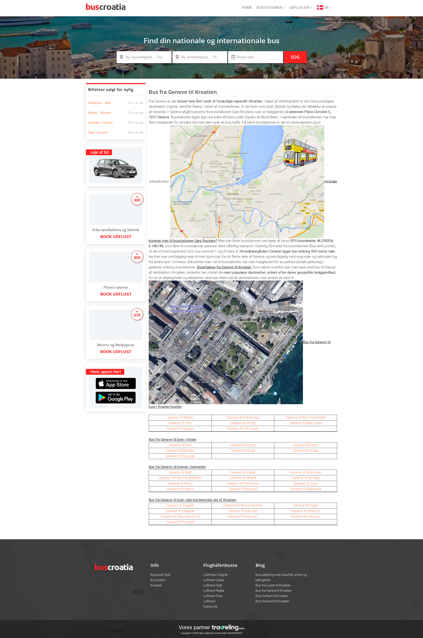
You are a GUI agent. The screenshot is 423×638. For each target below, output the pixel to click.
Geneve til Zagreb (180, 505)
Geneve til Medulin (180, 450)
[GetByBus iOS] (115, 378)
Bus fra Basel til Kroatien (272, 601)
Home (247, 8)
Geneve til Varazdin (180, 511)
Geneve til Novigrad (180, 456)
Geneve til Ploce (180, 483)
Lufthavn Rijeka (213, 590)
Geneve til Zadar (243, 472)
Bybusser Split (160, 575)
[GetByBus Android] (115, 399)
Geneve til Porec (305, 445)
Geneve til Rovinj (243, 445)
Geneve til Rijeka (180, 417)
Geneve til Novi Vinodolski (306, 417)
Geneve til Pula (180, 445)
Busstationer (269, 8)
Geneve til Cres (180, 423)
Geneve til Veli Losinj (242, 428)
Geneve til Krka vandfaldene (180, 478)
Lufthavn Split (212, 585)
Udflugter (299, 8)
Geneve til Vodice (180, 489)
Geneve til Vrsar (243, 450)
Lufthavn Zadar (213, 580)
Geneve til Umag (305, 450)
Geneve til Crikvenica (243, 417)
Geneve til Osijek (305, 505)
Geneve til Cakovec (306, 516)
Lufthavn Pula (212, 596)
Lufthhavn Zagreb (215, 575)
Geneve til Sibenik (242, 478)
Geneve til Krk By (243, 423)
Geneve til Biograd (243, 489)
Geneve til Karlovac (243, 516)
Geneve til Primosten (243, 483)
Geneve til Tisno (305, 483)
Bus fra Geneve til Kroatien (274, 590)
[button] (324, 8)
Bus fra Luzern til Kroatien (273, 585)
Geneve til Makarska (305, 489)
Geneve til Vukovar (242, 511)
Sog (295, 57)
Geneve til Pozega (180, 522)
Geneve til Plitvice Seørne (242, 505)
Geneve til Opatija (180, 428)
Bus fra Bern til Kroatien (272, 596)
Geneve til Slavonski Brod (180, 516)
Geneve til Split (180, 472)
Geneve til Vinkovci (305, 511)
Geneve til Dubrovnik (305, 472)
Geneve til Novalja (305, 478)
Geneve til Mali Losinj (306, 423)
